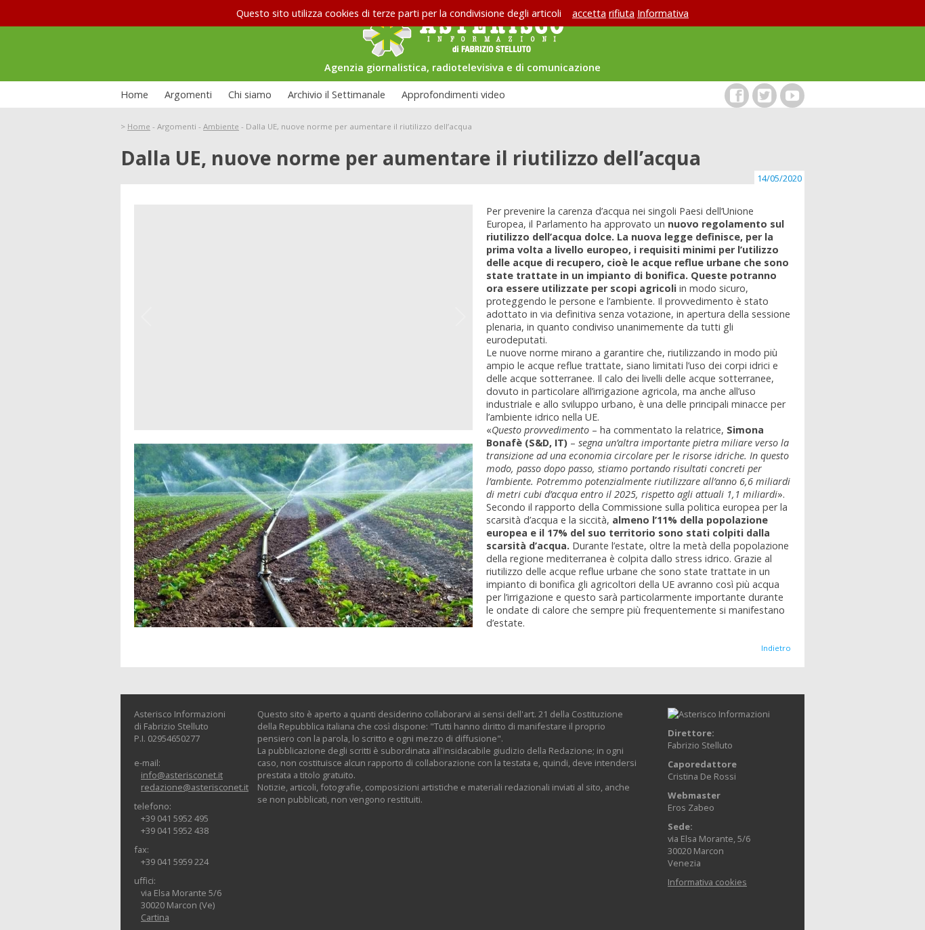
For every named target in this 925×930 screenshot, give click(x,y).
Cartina (155, 917)
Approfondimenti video (453, 94)
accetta (589, 13)
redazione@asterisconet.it (195, 787)
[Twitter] (764, 95)
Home (134, 94)
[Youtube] (792, 95)
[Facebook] (737, 95)
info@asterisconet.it (182, 775)
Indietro (776, 648)
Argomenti (188, 94)
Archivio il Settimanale (336, 94)
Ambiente (221, 126)
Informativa (663, 13)
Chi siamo (250, 94)
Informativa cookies (707, 882)
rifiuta (621, 13)
